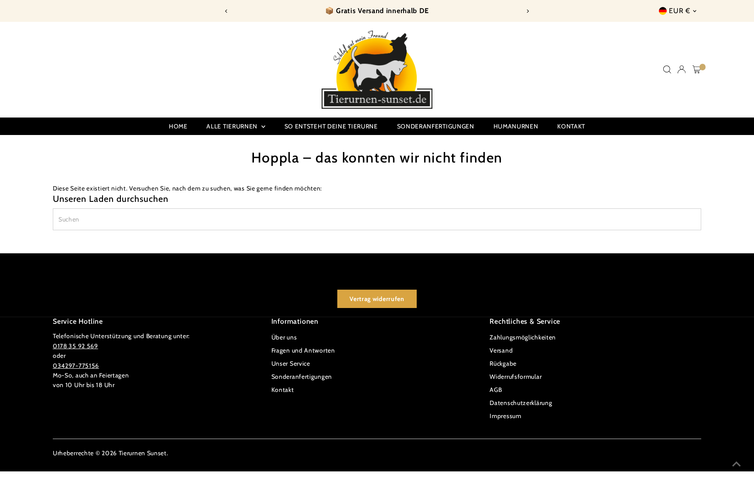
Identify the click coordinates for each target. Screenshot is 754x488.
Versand (501, 350)
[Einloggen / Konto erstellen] (681, 69)
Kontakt (571, 126)
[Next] (528, 11)
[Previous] (226, 11)
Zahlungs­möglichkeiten (523, 337)
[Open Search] (667, 69)
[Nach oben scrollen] (736, 464)
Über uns (284, 337)
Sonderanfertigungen (435, 126)
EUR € (679, 11)
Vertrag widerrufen (377, 299)
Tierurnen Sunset (143, 453)
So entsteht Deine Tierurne (331, 126)
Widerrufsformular (516, 377)
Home (178, 126)
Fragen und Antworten (303, 350)
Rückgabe (503, 363)
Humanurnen (516, 126)
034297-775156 (76, 366)
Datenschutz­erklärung (521, 403)
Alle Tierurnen (232, 126)
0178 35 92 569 (75, 346)
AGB (496, 390)
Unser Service (290, 363)
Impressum (505, 416)
